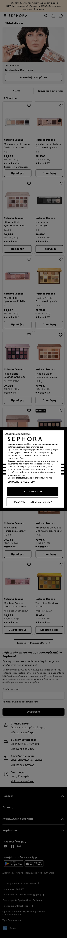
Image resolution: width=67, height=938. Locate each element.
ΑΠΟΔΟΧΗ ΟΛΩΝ (33, 491)
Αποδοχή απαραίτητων (18, 433)
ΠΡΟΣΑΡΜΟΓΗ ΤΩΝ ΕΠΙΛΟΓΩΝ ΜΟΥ (32, 502)
